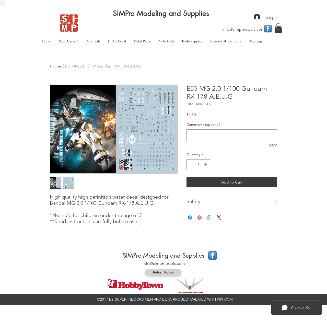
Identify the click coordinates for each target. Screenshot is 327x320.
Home (55, 66)
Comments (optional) (203, 124)
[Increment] (206, 164)
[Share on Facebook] (190, 217)
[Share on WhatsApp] (209, 217)
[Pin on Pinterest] (199, 217)
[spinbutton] (198, 164)
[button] (278, 28)
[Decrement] (190, 164)
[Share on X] (219, 217)
